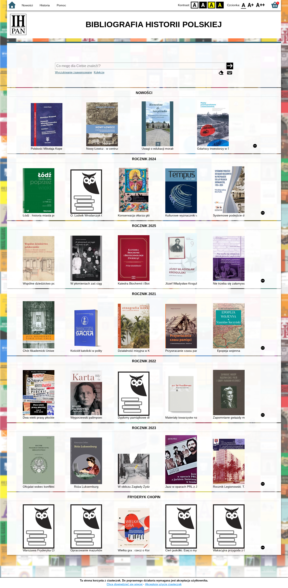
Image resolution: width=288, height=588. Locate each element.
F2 (260, 5)
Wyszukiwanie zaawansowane (73, 72)
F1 (251, 5)
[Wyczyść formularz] (221, 72)
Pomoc (61, 5)
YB (211, 5)
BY (220, 5)
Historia (45, 5)
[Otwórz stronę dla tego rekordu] (48, 125)
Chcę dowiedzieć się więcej (125, 584)
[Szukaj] (229, 66)
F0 (244, 5)
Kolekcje (99, 72)
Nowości (27, 5)
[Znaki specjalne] (229, 72)
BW (203, 5)
